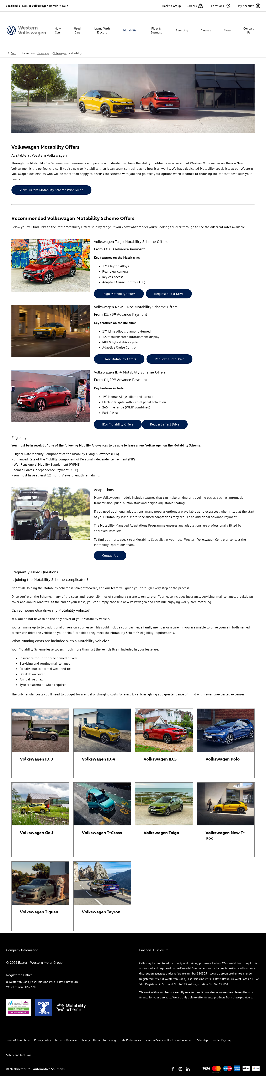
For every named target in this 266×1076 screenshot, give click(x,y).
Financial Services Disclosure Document (169, 1040)
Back (13, 53)
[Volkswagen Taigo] (164, 804)
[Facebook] (173, 1069)
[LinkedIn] (188, 1069)
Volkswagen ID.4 (98, 758)
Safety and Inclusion (19, 1055)
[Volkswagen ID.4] (102, 730)
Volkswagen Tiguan (39, 911)
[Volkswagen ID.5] (164, 730)
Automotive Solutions (49, 1069)
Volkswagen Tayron (101, 911)
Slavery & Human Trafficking (98, 1040)
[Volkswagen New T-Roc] (226, 804)
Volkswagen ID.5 (160, 758)
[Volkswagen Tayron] (102, 883)
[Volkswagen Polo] (226, 730)
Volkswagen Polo (223, 758)
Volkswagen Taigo (161, 832)
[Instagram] (180, 1069)
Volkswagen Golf (36, 832)
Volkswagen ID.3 (36, 758)
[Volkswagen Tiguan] (40, 883)
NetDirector (18, 1069)
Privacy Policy (42, 1040)
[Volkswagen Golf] (40, 804)
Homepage (43, 53)
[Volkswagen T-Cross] (102, 804)
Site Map (202, 1040)
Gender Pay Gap (222, 1040)
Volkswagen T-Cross (102, 832)
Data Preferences (130, 1040)
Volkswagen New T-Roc (225, 835)
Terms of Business (66, 1040)
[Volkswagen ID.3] (40, 730)
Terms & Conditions (18, 1040)
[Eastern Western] (26, 30)
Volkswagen (59, 53)
